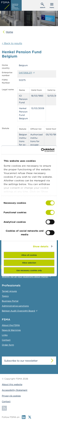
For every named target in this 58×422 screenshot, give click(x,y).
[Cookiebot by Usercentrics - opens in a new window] (41, 150)
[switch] (50, 212)
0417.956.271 (25, 72)
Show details (40, 246)
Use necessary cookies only (29, 270)
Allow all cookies (29, 255)
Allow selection (29, 263)
